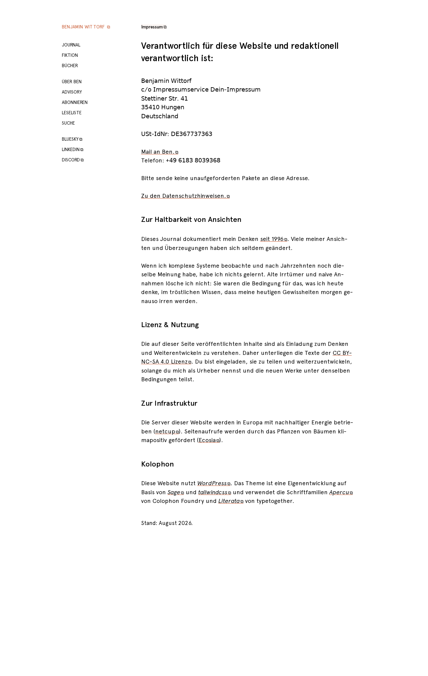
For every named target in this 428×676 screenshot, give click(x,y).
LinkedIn (72, 149)
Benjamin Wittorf (86, 26)
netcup (167, 431)
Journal (71, 44)
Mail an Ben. (159, 151)
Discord (73, 159)
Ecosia (209, 439)
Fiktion (70, 55)
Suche (68, 123)
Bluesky (72, 139)
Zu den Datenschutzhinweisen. (185, 195)
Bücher (70, 65)
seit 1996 (273, 238)
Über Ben (72, 81)
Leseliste (72, 112)
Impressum (154, 26)
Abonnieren (75, 102)
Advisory (72, 92)
